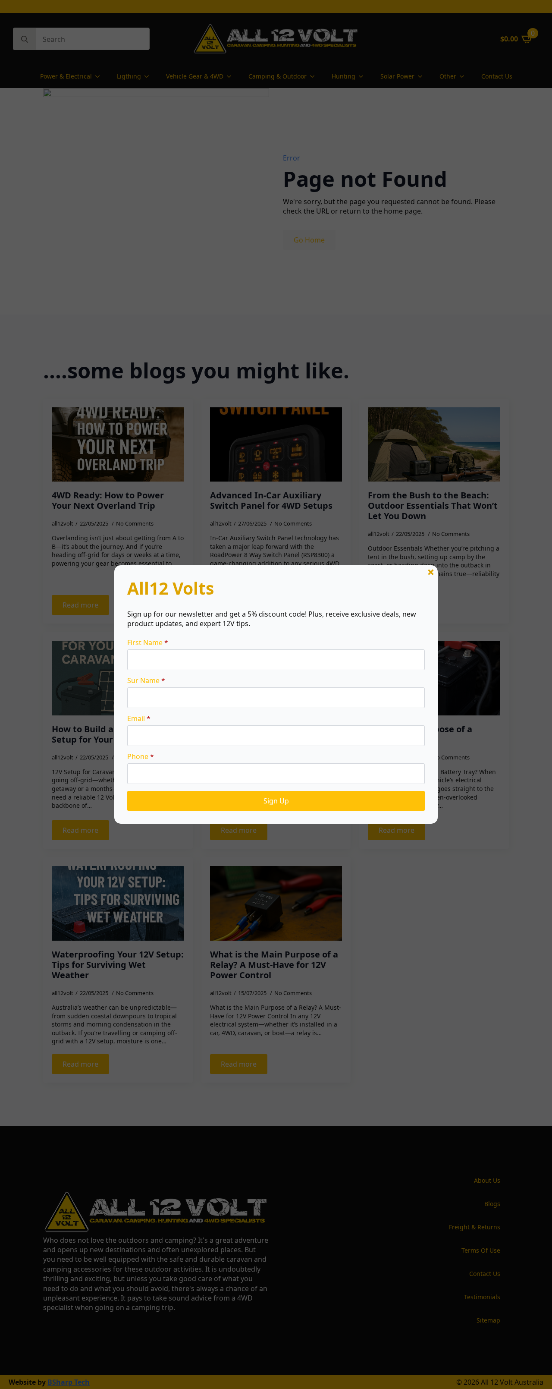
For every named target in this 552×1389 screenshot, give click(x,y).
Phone (140, 756)
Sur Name (146, 680)
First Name (147, 642)
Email (139, 718)
